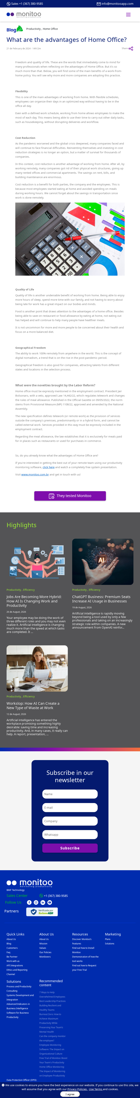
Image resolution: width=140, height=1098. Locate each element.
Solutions (109, 943)
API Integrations (15, 965)
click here (49, 467)
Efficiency (29, 589)
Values (42, 947)
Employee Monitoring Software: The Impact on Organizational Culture (51, 1049)
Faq (8, 952)
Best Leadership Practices (52, 1001)
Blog (9, 943)
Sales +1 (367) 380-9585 (27, 4)
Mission (43, 943)
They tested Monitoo (73, 495)
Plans (107, 939)
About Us (11, 939)
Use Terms (96, 1089)
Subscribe (70, 848)
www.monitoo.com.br (35, 474)
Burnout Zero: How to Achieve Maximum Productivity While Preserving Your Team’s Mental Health (51, 1023)
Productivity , (15, 589)
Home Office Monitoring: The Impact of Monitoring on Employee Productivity (52, 1071)
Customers (12, 947)
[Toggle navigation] (128, 14)
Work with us (13, 961)
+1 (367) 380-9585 (56, 896)
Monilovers (45, 956)
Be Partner (12, 956)
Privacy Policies (77, 1089)
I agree (70, 1094)
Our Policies (45, 952)
